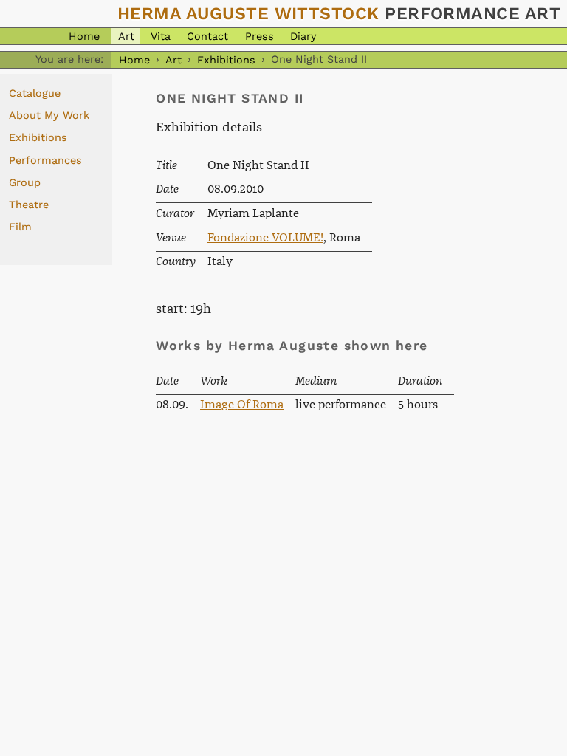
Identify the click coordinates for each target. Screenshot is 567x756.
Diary (303, 36)
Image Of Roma (242, 404)
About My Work (49, 115)
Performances (45, 160)
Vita (161, 36)
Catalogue (35, 93)
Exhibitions (226, 59)
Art (126, 36)
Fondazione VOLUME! (265, 238)
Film (20, 227)
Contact (207, 36)
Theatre (29, 204)
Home (84, 36)
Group (25, 182)
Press (259, 36)
